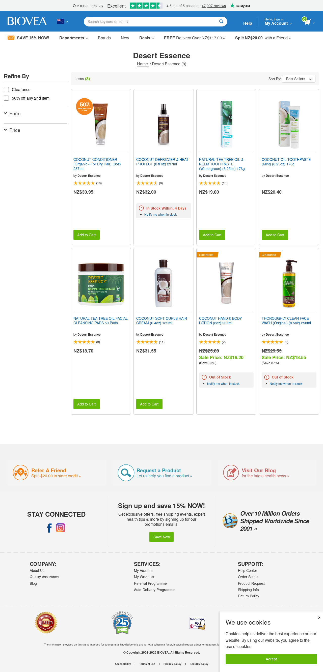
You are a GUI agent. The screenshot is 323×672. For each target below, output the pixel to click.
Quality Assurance (44, 576)
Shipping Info (248, 589)
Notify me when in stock (160, 214)
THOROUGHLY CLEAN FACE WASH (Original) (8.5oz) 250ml (286, 320)
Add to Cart (86, 234)
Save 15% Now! (33, 38)
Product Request (251, 583)
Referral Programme (150, 583)
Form (15, 113)
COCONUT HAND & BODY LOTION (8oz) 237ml (220, 320)
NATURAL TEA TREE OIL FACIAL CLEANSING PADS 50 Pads (100, 320)
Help (247, 23)
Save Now (161, 536)
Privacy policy (172, 664)
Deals (144, 38)
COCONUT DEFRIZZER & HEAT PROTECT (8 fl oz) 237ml (162, 161)
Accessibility (123, 664)
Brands (104, 38)
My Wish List (144, 576)
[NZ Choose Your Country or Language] (62, 21)
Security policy (199, 664)
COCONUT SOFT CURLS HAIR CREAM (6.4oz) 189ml (161, 320)
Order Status (248, 576)
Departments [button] (71, 38)
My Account (143, 570)
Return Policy (248, 595)
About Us (37, 570)
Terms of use (147, 664)
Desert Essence (89, 175)
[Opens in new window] (49, 527)
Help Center (247, 570)
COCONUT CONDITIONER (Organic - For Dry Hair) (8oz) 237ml (97, 164)
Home (143, 64)
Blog (33, 583)
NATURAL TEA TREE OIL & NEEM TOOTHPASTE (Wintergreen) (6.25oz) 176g (222, 164)
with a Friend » (263, 38)
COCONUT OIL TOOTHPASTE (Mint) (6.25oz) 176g (286, 161)
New (125, 38)
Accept (271, 658)
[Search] (221, 21)
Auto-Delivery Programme (154, 589)
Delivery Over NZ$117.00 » (194, 38)
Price (14, 129)
